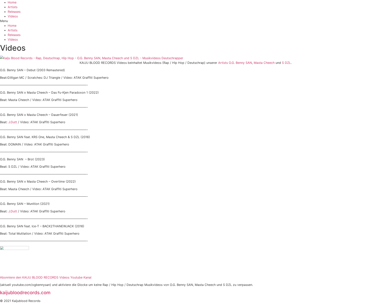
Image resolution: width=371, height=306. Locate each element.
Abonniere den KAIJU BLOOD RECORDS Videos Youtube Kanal (45, 277)
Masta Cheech (264, 63)
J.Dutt (12, 122)
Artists (12, 7)
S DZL (286, 63)
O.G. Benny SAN (240, 63)
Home (12, 2)
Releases (14, 12)
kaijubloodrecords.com (25, 292)
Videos (13, 16)
